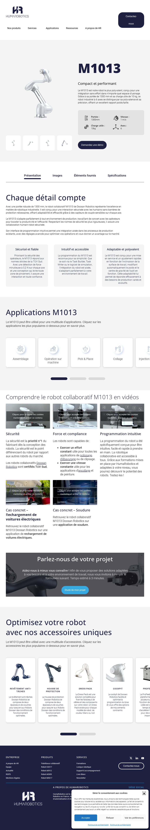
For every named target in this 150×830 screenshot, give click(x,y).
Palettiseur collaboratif (50, 763)
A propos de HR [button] (93, 28)
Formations (81, 763)
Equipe (8, 767)
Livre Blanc (81, 774)
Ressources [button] (72, 28)
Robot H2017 (46, 767)
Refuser (110, 818)
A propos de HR (12, 763)
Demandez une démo (92, 145)
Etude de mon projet (75, 590)
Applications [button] (52, 28)
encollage (84, 470)
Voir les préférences (134, 818)
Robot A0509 (46, 774)
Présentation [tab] (32, 175)
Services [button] (32, 28)
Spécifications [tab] (117, 175)
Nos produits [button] (14, 28)
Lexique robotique (83, 767)
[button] (144, 793)
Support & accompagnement (88, 771)
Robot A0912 (46, 771)
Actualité (9, 771)
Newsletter (81, 778)
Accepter (85, 818)
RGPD (8, 774)
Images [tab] (57, 175)
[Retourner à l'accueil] (17, 12)
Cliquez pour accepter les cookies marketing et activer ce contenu (28, 416)
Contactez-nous (131, 20)
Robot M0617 (46, 778)
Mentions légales (13, 778)
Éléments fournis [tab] (85, 175)
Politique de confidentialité (98, 825)
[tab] (13, 143)
